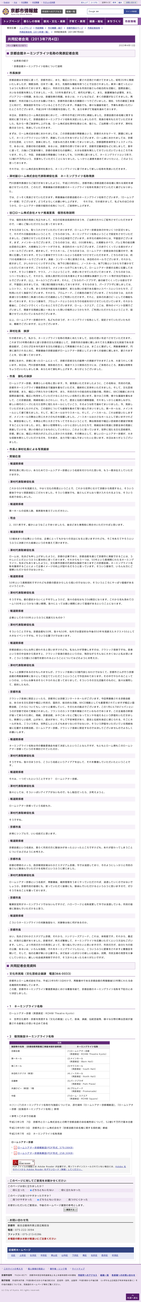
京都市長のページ (75, 28)
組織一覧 (71, 12)
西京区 (104, 1255)
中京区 (44, 1255)
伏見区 (115, 1255)
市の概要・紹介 (55, 28)
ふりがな (94, 2)
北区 (13, 1255)
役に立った (19, 1190)
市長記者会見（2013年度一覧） (34, 32)
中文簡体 (24, 2)
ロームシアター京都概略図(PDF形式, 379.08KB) (45, 1148)
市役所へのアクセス (52, 12)
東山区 (54, 1255)
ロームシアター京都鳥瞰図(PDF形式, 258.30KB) (45, 1153)
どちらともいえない (43, 1190)
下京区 (75, 1255)
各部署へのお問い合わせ (123, 1275)
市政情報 (39, 28)
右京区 (94, 1255)
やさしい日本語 (49, 2)
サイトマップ (78, 1269)
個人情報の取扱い (36, 1269)
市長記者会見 (94, 28)
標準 (114, 2)
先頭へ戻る (132, 1298)
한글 (15, 2)
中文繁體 (35, 2)
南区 (85, 1255)
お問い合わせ (131, 2)
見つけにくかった (78, 1200)
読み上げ (84, 2)
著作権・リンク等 (58, 1269)
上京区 (23, 1255)
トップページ (25, 28)
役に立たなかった (71, 1190)
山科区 (65, 1255)
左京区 (33, 1255)
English (7, 2)
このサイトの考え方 (13, 1269)
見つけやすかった (22, 1200)
